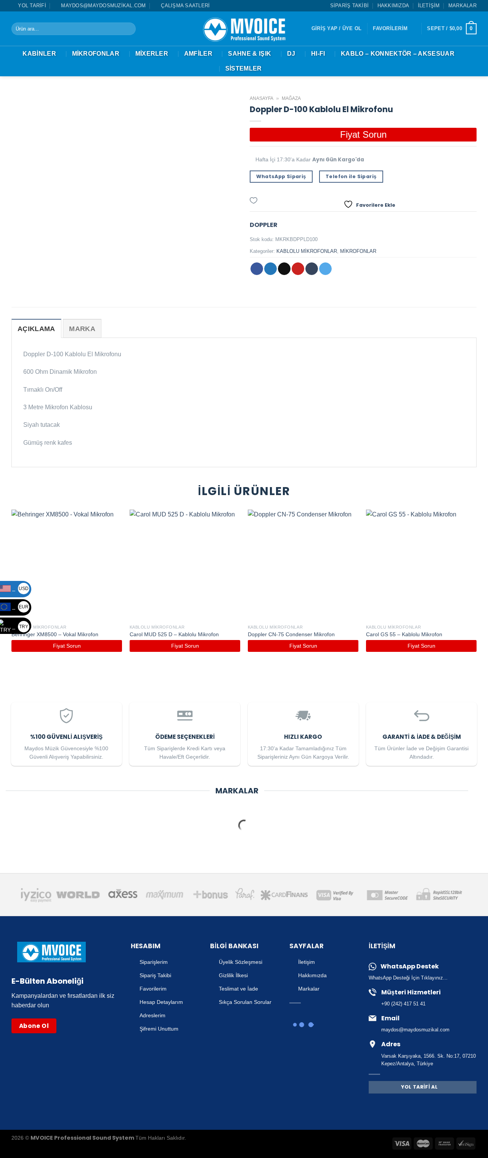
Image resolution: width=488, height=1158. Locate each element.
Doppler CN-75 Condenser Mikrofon (291, 634)
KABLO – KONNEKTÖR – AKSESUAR (397, 53)
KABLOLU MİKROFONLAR (306, 251)
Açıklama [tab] (36, 329)
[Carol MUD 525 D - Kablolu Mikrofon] (185, 565)
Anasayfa (261, 98)
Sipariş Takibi (349, 5)
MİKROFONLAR (96, 53)
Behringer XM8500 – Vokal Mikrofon (54, 634)
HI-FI (318, 53)
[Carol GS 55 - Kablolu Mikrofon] (421, 565)
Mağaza (291, 98)
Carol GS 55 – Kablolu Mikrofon (404, 634)
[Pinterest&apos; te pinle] (298, 268)
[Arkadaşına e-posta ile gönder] (284, 268)
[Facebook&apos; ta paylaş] (256, 268)
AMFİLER (198, 53)
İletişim (429, 5)
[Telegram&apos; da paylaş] (325, 268)
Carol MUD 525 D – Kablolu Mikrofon (174, 634)
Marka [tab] (82, 329)
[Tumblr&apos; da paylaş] (311, 268)
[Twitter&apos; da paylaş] (270, 268)
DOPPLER (264, 224)
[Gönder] (128, 29)
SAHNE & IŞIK (249, 53)
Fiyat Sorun (363, 134)
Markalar (462, 5)
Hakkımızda (393, 5)
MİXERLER (152, 53)
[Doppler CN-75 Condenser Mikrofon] (303, 565)
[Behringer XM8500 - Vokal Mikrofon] (66, 565)
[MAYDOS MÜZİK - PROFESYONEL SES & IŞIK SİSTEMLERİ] (244, 28)
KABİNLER (39, 53)
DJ (291, 53)
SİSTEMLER (243, 68)
